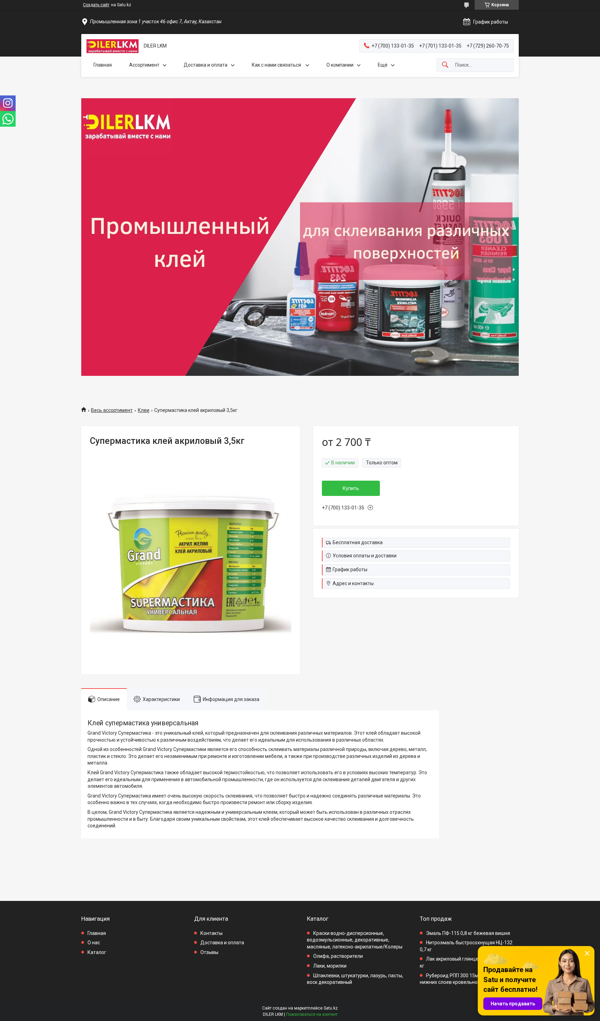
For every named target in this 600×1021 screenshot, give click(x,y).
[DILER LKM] (112, 46)
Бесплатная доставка (358, 542)
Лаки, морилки (330, 966)
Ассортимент (144, 65)
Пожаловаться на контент (312, 1014)
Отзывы (209, 952)
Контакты (211, 933)
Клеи (143, 410)
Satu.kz (331, 1008)
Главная (102, 65)
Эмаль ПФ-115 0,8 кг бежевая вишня (468, 933)
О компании (339, 65)
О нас (94, 942)
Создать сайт (96, 4)
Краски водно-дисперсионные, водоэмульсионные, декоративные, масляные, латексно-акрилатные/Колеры (354, 940)
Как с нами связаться (277, 65)
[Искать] (445, 65)
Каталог (97, 952)
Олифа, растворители (338, 956)
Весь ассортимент (112, 410)
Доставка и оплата (205, 65)
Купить (351, 488)
